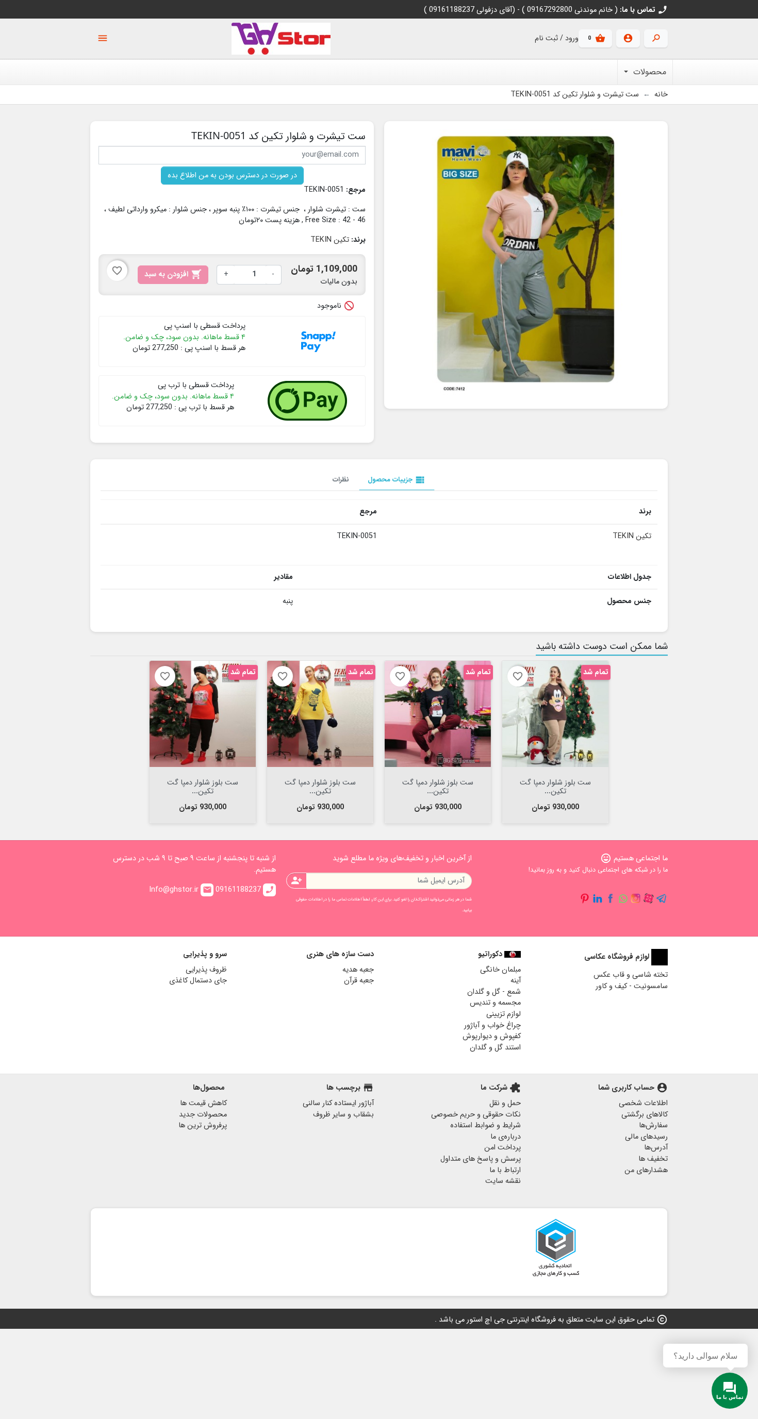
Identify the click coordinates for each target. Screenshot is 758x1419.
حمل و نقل (505, 1103)
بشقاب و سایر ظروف (343, 1115)
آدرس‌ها (656, 1148)
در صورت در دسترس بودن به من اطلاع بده (232, 175)
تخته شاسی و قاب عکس (631, 975)
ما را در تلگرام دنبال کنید (661, 898)
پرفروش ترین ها (202, 1125)
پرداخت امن (502, 1148)
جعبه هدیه (358, 970)
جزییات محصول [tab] (397, 480)
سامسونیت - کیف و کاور (632, 986)
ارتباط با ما (505, 1170)
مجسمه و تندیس (495, 1003)
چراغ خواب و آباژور (492, 1025)
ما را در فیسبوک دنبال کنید (610, 898)
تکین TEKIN (329, 240)
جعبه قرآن (359, 981)
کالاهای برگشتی (644, 1115)
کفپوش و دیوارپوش (492, 1036)
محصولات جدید (203, 1115)
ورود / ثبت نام (557, 38)
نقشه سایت (503, 1181)
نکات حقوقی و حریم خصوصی (476, 1115)
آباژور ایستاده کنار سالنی (338, 1103)
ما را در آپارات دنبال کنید (648, 898)
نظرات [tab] (341, 479)
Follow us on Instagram (635, 898)
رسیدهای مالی (646, 1137)
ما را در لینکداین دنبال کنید (597, 898)
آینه (515, 981)
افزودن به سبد (173, 274)
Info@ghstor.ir (180, 890)
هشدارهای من (646, 1170)
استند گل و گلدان (495, 1048)
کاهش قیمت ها (203, 1103)
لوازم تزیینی (503, 1014)
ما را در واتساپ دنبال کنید (623, 898)
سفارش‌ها (653, 1125)
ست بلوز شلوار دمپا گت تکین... (555, 786)
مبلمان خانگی (500, 970)
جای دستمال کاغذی (198, 981)
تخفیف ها (653, 1159)
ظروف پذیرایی (206, 970)
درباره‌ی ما (505, 1137)
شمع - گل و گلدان (494, 992)
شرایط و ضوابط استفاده (485, 1125)
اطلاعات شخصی (643, 1103)
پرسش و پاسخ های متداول (480, 1159)
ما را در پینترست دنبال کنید (584, 898)
